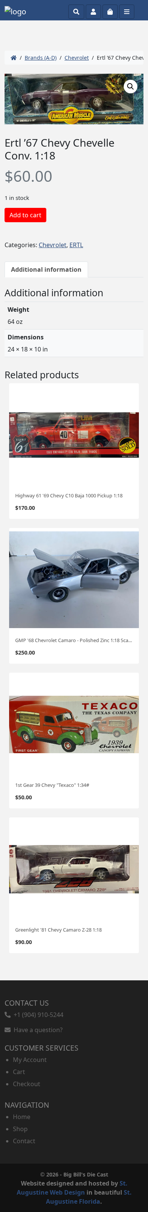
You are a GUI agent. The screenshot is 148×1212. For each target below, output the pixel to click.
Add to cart (25, 215)
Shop (20, 1129)
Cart (19, 1072)
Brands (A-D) (41, 57)
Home (21, 1117)
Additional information (46, 269)
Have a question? (37, 1030)
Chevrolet (77, 57)
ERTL (76, 245)
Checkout (26, 1084)
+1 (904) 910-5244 (37, 1015)
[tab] (46, 269)
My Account (30, 1060)
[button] (130, 86)
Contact (24, 1141)
